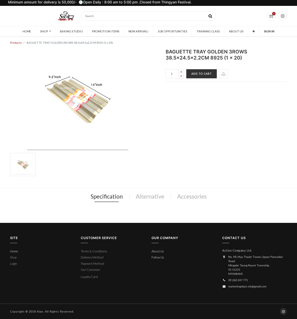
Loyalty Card (89, 277)
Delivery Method (92, 257)
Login (13, 263)
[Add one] (181, 71)
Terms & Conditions (94, 251)
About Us (158, 251)
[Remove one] (181, 76)
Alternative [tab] (150, 196)
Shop (13, 257)
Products (16, 42)
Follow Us (158, 257)
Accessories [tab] (192, 196)
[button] (253, 31)
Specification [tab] (107, 196)
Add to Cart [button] (201, 73)
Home (14, 251)
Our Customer (90, 269)
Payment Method (92, 263)
